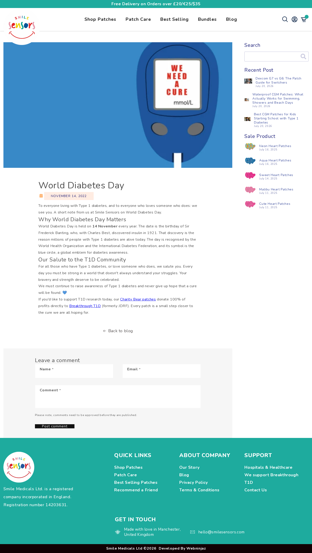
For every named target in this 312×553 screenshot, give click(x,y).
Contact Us (255, 490)
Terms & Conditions (199, 490)
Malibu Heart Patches (276, 189)
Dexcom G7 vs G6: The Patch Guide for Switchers (278, 80)
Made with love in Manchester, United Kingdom (152, 532)
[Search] (303, 56)
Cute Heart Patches (274, 204)
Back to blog (120, 331)
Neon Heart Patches (275, 146)
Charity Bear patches (138, 299)
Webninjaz (196, 548)
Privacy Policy (193, 482)
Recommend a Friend (136, 490)
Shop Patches (100, 19)
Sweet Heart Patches (276, 175)
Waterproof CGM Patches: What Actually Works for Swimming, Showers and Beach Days (277, 98)
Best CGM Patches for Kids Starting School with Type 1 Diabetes (276, 118)
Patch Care (138, 19)
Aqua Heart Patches (275, 160)
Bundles (207, 19)
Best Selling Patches (135, 482)
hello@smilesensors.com (221, 532)
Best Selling (174, 19)
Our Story (189, 467)
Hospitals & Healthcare (269, 467)
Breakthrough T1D (85, 305)
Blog (231, 19)
